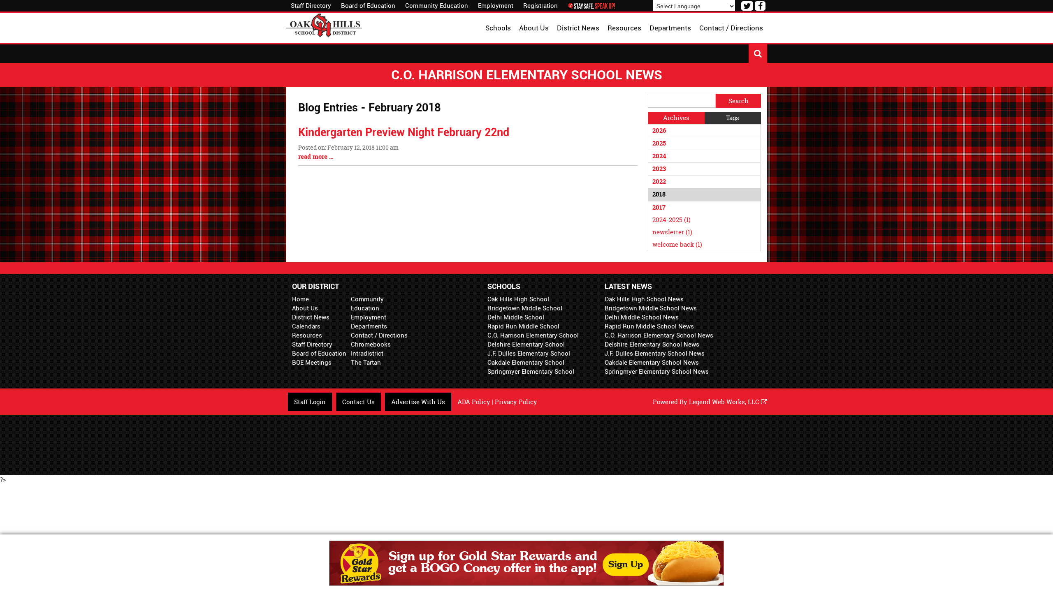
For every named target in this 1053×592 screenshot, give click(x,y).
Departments (369, 326)
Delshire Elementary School (526, 344)
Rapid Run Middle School (523, 326)
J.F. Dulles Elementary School (528, 353)
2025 (659, 143)
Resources (307, 335)
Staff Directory (311, 5)
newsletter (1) (672, 232)
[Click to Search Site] (758, 53)
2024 (659, 156)
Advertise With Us (418, 402)
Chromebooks (371, 344)
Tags (732, 117)
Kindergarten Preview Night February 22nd (403, 132)
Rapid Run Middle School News (649, 326)
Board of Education (368, 5)
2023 (659, 168)
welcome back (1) (677, 244)
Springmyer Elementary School (530, 371)
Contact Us (358, 402)
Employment (495, 5)
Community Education (436, 5)
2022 (659, 181)
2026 (659, 130)
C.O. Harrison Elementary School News (659, 335)
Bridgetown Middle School (524, 308)
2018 (659, 194)
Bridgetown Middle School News (651, 308)
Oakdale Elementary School (525, 362)
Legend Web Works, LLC (725, 402)
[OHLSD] (324, 24)
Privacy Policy (516, 402)
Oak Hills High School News (644, 299)
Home (300, 299)
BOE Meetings (312, 362)
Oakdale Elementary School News (652, 362)
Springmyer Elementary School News (657, 371)
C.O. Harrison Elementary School (533, 335)
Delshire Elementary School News (652, 344)
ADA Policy (473, 402)
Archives (676, 117)
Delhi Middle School (515, 317)
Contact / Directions (379, 335)
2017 (659, 207)
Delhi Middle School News (642, 317)
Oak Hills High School (518, 299)
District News (310, 317)
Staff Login (310, 402)
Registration (540, 5)
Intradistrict (367, 353)
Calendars (306, 326)
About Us (305, 308)
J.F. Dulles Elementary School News (655, 353)
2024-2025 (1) (671, 219)
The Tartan (366, 362)
